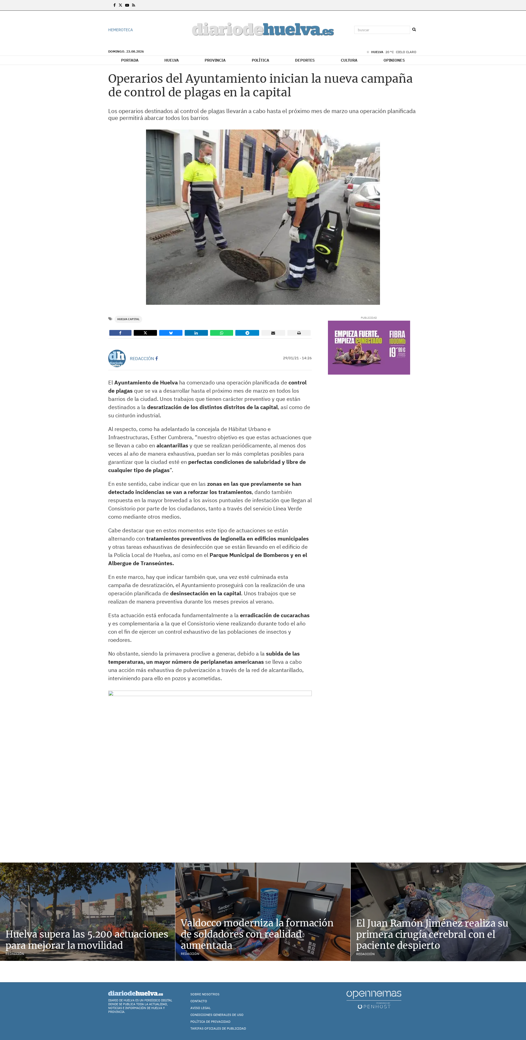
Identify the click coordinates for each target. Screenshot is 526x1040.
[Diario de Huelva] (263, 30)
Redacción (142, 358)
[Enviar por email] (273, 333)
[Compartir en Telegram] (247, 333)
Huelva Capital (128, 319)
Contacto (198, 1001)
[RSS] (133, 5)
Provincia (215, 60)
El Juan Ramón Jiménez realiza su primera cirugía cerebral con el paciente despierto (432, 935)
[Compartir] (120, 333)
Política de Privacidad (210, 1021)
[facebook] (156, 358)
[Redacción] (117, 358)
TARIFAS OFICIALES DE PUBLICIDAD (218, 1028)
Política (260, 60)
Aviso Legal (200, 1008)
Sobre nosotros (204, 994)
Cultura (349, 60)
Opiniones (394, 60)
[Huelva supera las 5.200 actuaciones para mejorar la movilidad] (87, 912)
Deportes (305, 60)
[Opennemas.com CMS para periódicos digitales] (374, 999)
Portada (129, 60)
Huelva (171, 60)
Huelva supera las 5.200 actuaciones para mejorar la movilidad (86, 940)
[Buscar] (414, 29)
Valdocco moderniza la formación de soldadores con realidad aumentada (257, 934)
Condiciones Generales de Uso (217, 1015)
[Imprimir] (299, 333)
